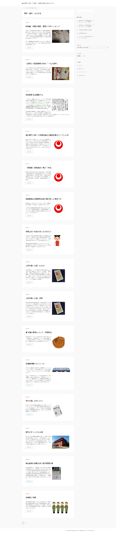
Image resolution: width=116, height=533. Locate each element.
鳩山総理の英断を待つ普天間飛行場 (39, 463)
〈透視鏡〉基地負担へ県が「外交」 (39, 168)
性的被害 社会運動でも (34, 95)
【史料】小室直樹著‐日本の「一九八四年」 (42, 64)
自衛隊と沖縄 (31, 497)
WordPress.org (82, 75)
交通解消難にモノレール (35, 364)
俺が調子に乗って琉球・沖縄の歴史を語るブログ (38, 3)
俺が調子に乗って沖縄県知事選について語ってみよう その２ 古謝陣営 (86, 21)
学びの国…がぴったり (34, 401)
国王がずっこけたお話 (34, 432)
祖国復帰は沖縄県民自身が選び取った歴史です (44, 199)
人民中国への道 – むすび (35, 266)
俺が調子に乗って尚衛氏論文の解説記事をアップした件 (47, 135)
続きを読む (29, 47)
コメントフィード (82, 72)
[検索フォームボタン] (93, 10)
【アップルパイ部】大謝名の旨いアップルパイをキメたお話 (86, 37)
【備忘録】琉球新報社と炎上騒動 (85, 29)
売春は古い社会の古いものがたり (39, 231)
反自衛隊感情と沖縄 (83, 33)
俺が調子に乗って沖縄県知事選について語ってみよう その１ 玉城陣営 (86, 26)
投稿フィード (81, 68)
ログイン (80, 65)
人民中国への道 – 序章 (34, 298)
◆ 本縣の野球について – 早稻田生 (39, 332)
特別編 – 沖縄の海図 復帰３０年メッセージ (43, 26)
